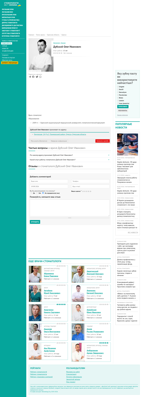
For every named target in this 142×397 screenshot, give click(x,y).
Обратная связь (7, 60)
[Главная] (14, 4)
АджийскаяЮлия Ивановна (94, 311)
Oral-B (121, 89)
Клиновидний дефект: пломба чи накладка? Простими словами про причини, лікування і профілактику (126, 286)
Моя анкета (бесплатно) (39, 141)
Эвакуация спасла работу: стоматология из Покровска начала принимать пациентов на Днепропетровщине (127, 182)
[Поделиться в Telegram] (30, 77)
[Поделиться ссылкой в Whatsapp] (40, 77)
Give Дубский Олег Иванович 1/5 (83, 191)
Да (34, 193)
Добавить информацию (9, 63)
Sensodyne (122, 92)
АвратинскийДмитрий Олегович (95, 272)
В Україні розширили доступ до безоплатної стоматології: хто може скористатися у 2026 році (127, 203)
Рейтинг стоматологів (38, 374)
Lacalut (121, 101)
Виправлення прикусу (10, 28)
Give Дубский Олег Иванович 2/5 (85, 191)
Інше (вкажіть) (124, 103)
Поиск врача (6, 43)
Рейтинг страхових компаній (41, 377)
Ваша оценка (76, 191)
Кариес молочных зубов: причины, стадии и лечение (127, 273)
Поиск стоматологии (10, 41)
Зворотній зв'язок (73, 379)
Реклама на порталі (8, 58)
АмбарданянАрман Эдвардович (95, 351)
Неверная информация (59, 141)
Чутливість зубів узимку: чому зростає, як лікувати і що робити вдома (127, 307)
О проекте (5, 55)
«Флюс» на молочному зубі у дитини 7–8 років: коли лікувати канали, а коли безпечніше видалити (126, 298)
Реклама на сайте (73, 372)
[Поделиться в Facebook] (33, 77)
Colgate (121, 87)
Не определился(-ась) (52, 193)
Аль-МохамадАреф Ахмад (50, 349)
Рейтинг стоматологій (38, 372)
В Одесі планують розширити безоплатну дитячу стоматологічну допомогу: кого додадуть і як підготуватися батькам (127, 216)
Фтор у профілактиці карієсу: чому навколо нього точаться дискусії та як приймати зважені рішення (127, 227)
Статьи (4, 46)
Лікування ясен (7, 12)
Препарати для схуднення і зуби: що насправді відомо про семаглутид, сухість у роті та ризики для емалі (127, 248)
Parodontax (123, 95)
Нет (40, 193)
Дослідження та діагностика (12, 25)
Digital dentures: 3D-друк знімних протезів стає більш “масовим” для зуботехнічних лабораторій (127, 166)
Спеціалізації (71, 374)
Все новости (133, 232)
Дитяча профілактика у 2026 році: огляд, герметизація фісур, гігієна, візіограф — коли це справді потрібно (126, 264)
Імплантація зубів (8, 17)
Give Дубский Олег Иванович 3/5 (87, 191)
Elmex (121, 98)
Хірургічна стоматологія (11, 33)
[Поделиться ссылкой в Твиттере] (36, 77)
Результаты (122, 111)
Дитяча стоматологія (9, 23)
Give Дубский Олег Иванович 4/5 (89, 191)
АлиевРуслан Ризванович (95, 330)
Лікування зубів (8, 9)
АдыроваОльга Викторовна (52, 330)
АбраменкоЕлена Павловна (51, 274)
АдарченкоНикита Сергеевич (52, 311)
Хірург (63, 43)
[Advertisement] (70, 15)
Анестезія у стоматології (11, 31)
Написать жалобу (102, 141)
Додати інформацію (74, 377)
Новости (5, 48)
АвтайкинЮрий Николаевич (52, 291)
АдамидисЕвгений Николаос (95, 291)
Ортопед (56, 43)
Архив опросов (122, 115)
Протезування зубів (9, 15)
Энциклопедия (7, 51)
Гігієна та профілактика (10, 20)
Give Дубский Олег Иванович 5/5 (91, 191)
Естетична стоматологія (10, 36)
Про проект (70, 382)
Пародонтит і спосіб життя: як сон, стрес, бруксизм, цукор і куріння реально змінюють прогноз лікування (127, 320)
